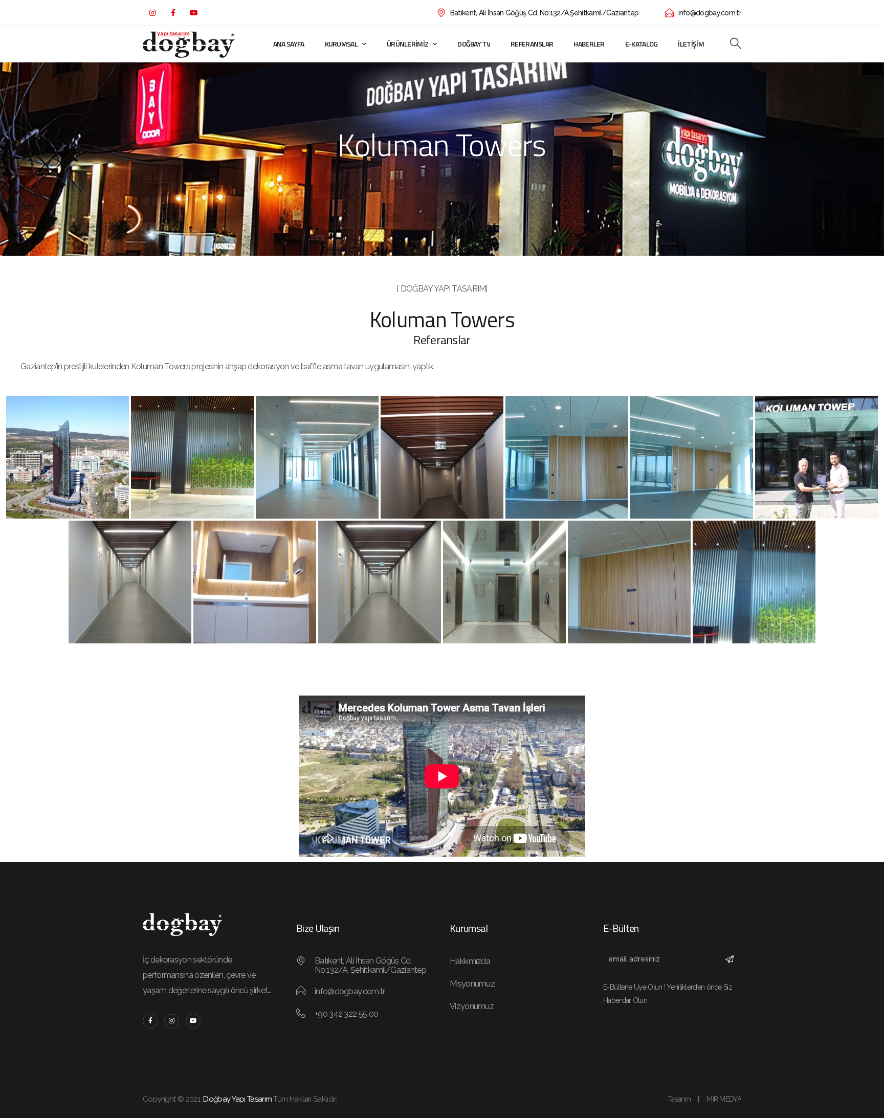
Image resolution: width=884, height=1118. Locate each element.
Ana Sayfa (288, 43)
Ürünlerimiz (407, 43)
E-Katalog (641, 43)
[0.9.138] (192, 457)
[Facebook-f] (173, 13)
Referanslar (532, 43)
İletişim (690, 43)
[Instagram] (152, 13)
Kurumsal (341, 43)
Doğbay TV (473, 43)
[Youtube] (193, 13)
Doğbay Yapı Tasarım (237, 1099)
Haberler (588, 43)
